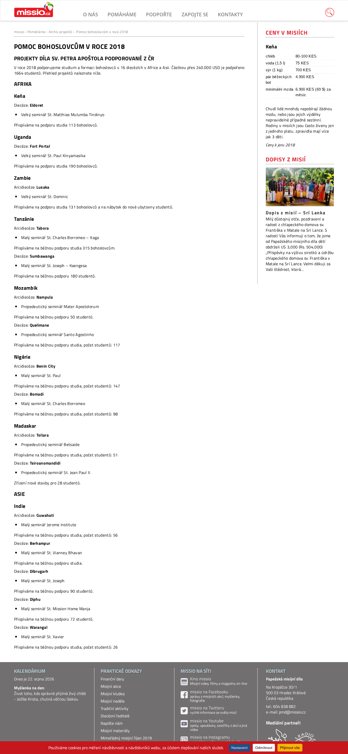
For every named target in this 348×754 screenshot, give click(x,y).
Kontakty (230, 14)
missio (19, 31)
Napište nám (112, 723)
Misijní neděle (113, 701)
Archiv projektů (60, 31)
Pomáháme (122, 14)
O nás (90, 14)
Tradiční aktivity (114, 708)
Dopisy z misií (286, 159)
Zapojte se (195, 14)
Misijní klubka (113, 694)
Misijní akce (111, 686)
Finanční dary (112, 679)
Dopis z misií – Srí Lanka (296, 212)
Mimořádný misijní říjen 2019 (126, 738)
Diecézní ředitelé (115, 716)
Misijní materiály (115, 731)
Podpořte (159, 14)
